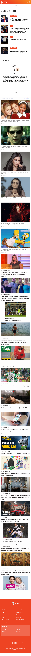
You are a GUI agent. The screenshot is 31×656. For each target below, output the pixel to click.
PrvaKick (18, 629)
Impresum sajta (19, 609)
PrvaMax (4, 631)
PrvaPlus (4, 629)
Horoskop (6, 60)
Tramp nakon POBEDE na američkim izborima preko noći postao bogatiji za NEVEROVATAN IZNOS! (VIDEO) (19, 19)
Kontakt (3, 609)
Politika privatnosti (20, 619)
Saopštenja (18, 617)
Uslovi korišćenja (19, 612)
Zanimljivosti (13, 15)
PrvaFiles (18, 634)
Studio (3, 617)
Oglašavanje (4, 622)
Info (11, 26)
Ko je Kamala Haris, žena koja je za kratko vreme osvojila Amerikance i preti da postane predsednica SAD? (20, 51)
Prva (3, 612)
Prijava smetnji (19, 614)
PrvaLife (18, 631)
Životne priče (13, 47)
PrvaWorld (4, 634)
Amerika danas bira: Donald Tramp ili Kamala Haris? (18, 40)
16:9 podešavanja (5, 619)
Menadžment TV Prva (6, 614)
